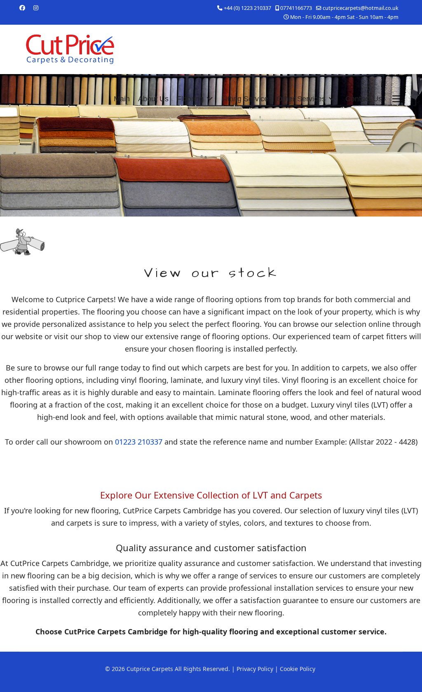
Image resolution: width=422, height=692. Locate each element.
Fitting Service (244, 99)
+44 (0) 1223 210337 (247, 8)
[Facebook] (22, 8)
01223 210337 (138, 442)
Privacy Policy (255, 669)
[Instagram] (35, 8)
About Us (153, 99)
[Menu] (397, 98)
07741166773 (296, 8)
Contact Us (363, 99)
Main (122, 99)
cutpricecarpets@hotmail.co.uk (361, 8)
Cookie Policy (297, 669)
